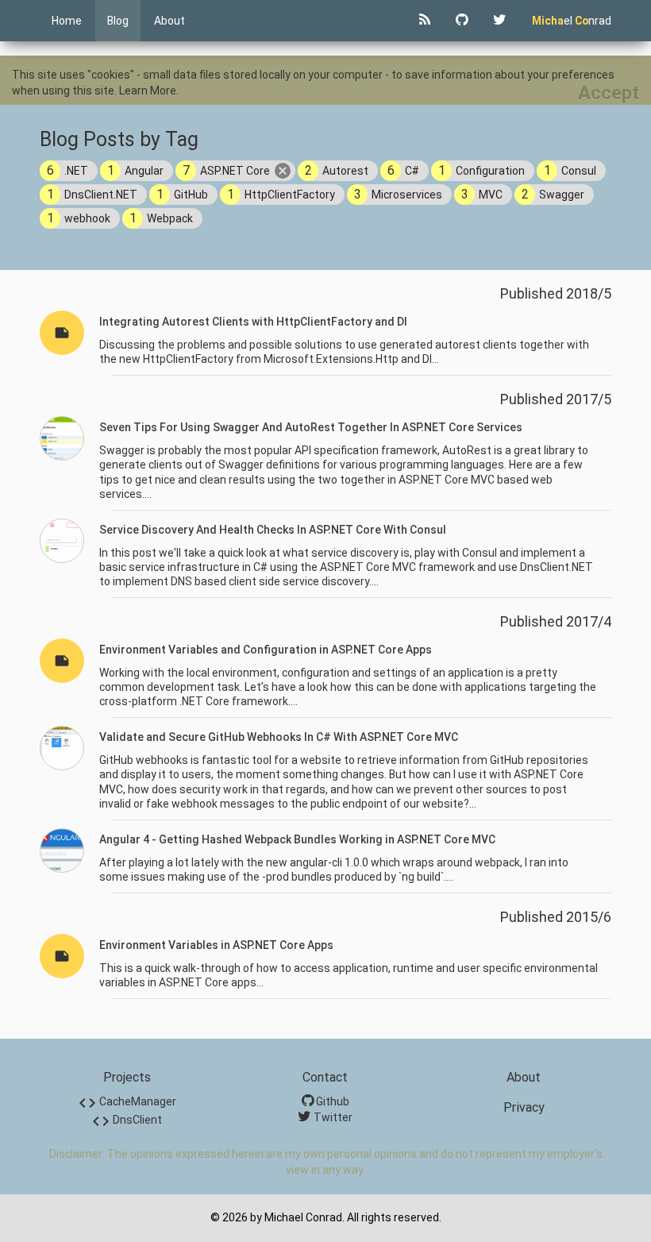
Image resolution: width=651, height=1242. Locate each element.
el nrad (571, 20)
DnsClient (126, 1119)
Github (331, 1101)
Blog (118, 20)
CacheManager (127, 1101)
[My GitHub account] (462, 20)
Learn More (147, 90)
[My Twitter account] (499, 20)
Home (67, 20)
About (169, 20)
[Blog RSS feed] (424, 20)
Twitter (331, 1117)
